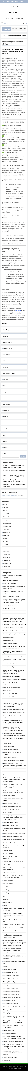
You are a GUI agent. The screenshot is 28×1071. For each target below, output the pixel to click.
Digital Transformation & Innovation (12, 596)
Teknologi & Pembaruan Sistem (11, 994)
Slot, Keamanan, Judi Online (10, 931)
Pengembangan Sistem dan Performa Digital (14, 833)
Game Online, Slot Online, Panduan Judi (13, 631)
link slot (5, 361)
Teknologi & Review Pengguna (10, 1003)
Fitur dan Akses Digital (8, 605)
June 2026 (5, 504)
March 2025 (6, 551)
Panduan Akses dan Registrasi (10, 749)
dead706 (6, 56)
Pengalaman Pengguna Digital (10, 822)
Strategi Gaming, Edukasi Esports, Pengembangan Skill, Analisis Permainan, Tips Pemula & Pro (14, 956)
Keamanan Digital (7, 690)
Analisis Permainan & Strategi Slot (11, 580)
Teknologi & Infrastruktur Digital (11, 975)
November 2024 (7, 563)
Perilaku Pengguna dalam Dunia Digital (12, 836)
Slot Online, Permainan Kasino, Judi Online (13, 927)
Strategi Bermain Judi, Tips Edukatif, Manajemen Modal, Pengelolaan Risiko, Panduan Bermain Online (13, 935)
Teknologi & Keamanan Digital (10, 988)
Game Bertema (6, 615)
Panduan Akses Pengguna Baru (10, 757)
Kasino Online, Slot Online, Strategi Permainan (14, 679)
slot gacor (5, 336)
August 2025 (6, 535)
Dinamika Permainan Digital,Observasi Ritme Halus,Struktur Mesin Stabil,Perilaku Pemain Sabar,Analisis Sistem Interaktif (14, 601)
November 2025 (7, 526)
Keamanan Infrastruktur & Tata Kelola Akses (14, 712)
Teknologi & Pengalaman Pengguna (12, 997)
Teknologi (5, 966)
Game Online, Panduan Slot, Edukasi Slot (13, 627)
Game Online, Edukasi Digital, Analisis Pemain (14, 624)
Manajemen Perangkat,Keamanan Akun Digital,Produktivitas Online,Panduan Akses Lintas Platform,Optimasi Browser (13, 722)
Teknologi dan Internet (8, 1010)
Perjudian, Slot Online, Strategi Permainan (13, 839)
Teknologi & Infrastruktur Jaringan (11, 978)
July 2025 (5, 538)
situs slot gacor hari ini (9, 373)
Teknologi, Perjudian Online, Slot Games (13, 1041)
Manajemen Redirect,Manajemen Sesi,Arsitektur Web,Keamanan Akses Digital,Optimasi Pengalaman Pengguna (13, 728)
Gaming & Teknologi (8, 640)
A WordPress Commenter (9, 495)
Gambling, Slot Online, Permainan (11, 609)
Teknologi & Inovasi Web (9, 985)
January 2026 (6, 520)
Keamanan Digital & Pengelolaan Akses (13, 697)
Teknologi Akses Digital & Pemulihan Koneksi (14, 1006)
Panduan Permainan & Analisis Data (12, 806)
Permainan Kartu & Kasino (9, 842)
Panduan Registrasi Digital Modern (11, 809)
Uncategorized (6, 1060)
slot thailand (6, 410)
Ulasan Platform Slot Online (10, 1057)
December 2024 (7, 560)
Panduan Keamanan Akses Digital (11, 770)
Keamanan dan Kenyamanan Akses (11, 687)
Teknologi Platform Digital (9, 1033)
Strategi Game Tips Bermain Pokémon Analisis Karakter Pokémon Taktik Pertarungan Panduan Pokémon (12, 950)
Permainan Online (7, 850)
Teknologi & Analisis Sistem (10, 972)
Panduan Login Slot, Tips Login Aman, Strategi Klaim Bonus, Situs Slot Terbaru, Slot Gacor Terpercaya (14, 786)
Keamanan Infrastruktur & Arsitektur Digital (13, 709)
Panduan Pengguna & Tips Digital (11, 803)
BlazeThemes (17, 1068)
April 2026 (5, 510)
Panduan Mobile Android (9, 795)
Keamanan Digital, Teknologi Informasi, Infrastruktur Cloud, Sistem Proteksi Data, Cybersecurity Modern (13, 705)
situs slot (5, 379)
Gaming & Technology (8, 637)
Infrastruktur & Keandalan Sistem (11, 664)
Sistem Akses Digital (8, 880)
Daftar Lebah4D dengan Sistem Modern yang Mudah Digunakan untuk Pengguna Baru (12, 1)
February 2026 (6, 517)
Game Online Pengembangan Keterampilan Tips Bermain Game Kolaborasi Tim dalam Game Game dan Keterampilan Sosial (13, 620)
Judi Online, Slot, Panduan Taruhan (11, 676)
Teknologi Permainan (8, 1030)
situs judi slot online (8, 883)
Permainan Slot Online (8, 854)
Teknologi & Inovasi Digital (9, 982)
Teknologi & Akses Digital (9, 969)
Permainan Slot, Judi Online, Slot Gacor (13, 861)
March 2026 (6, 513)
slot (4, 385)
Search (4, 453)
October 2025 (6, 529)
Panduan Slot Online (8, 813)
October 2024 (6, 566)
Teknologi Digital (7, 1013)
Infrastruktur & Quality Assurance (11, 667)
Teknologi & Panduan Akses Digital (11, 991)
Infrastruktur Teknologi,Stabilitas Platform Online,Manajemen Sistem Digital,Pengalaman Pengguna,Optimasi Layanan (14, 671)
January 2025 (6, 557)
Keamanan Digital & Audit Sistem (11, 693)
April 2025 (5, 548)
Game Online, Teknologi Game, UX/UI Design (14, 634)
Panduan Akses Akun (8, 746)
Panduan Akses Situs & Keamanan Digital (13, 760)
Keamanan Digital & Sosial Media (11, 700)
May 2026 (5, 507)
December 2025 (7, 523)
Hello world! (21, 495)
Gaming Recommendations (10, 643)
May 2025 (5, 545)
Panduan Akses (7, 743)
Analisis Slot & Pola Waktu (9, 583)
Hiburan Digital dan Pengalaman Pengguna (13, 656)
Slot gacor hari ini (7, 348)
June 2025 (5, 541)
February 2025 (6, 554)
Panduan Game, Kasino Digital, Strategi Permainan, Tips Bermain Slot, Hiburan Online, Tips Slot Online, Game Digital (14, 765)
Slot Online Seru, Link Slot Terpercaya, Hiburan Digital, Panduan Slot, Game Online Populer (13, 915)
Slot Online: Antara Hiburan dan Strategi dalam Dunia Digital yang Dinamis (13, 51)
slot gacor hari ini (7, 342)
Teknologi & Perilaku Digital (10, 1000)
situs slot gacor (7, 354)
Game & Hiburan (7, 612)
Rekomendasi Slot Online (9, 872)
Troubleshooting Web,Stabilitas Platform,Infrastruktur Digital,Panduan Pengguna (12, 1052)
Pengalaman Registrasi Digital (10, 825)
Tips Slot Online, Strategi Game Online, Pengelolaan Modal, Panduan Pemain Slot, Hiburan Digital (13, 1046)
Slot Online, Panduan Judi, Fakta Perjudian (13, 924)
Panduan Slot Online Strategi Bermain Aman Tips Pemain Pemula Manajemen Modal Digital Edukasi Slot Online (14, 817)
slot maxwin (6, 423)
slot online (18, 310)
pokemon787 (6, 864)
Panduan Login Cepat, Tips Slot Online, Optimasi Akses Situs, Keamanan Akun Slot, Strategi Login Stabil (14, 779)
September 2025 (7, 532)
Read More (4, 323)
